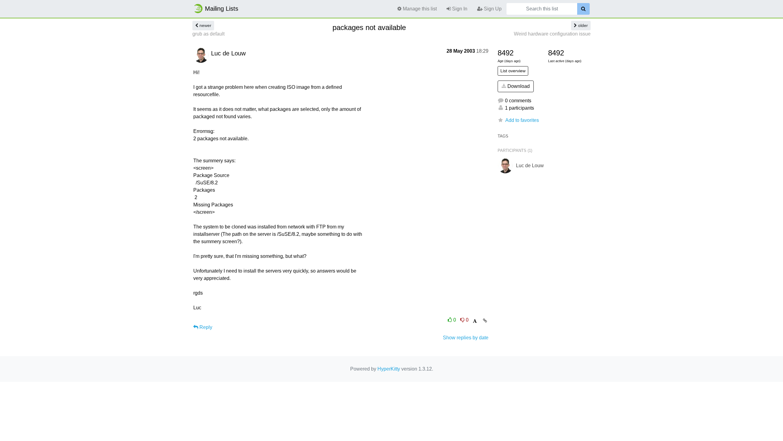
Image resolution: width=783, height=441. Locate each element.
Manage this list (419, 8)
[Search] (583, 9)
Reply (205, 327)
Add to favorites (522, 120)
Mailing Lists (221, 8)
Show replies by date (465, 337)
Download (518, 86)
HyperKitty (388, 368)
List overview (512, 70)
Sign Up (492, 8)
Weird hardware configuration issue (552, 33)
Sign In (459, 8)
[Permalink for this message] (484, 321)
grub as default (208, 33)
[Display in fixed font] (475, 321)
